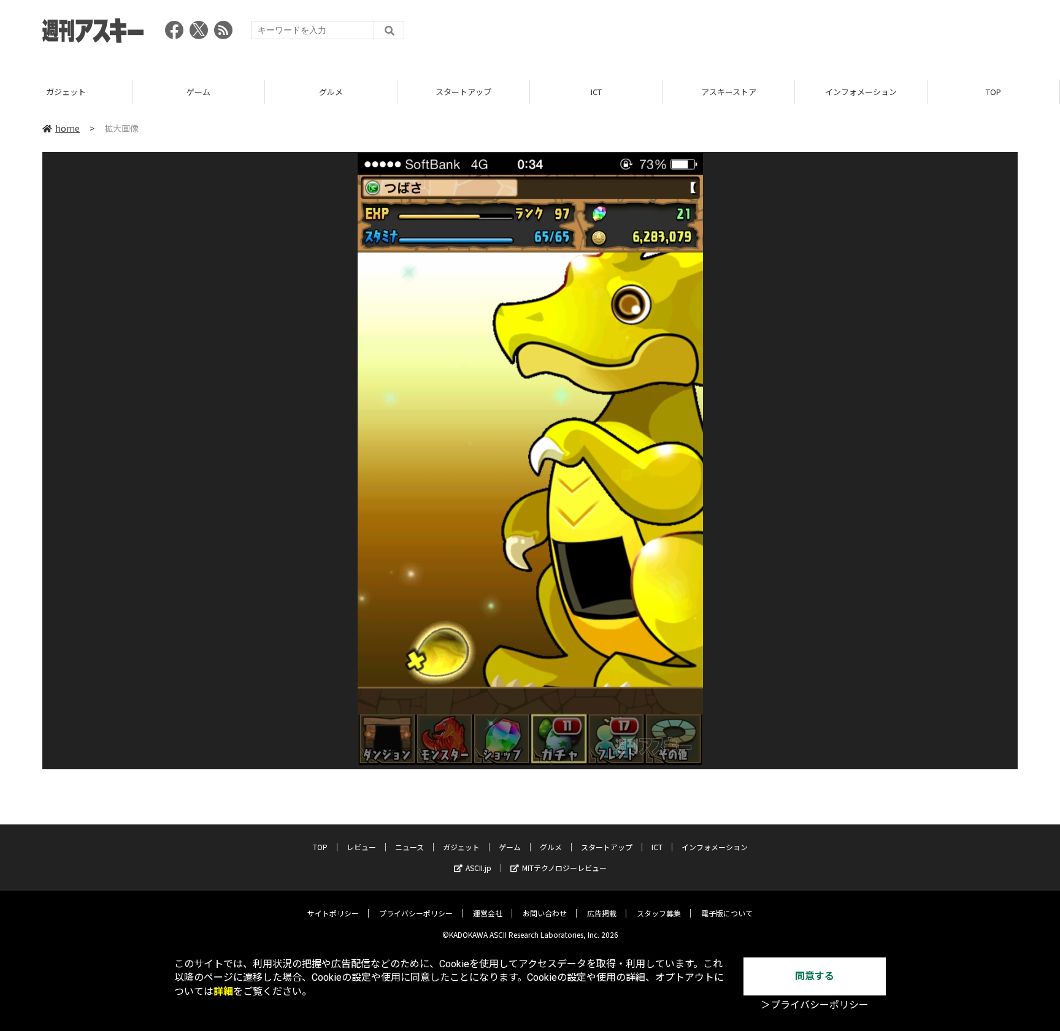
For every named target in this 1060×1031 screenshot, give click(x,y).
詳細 (223, 991)
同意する (814, 976)
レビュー (361, 847)
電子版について (727, 913)
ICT (596, 91)
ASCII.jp (478, 867)
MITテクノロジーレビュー (564, 867)
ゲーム (198, 91)
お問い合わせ (545, 913)
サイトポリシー (333, 913)
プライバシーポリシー (416, 913)
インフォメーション (861, 91)
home (67, 128)
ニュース (409, 847)
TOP (993, 91)
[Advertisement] (794, 33)
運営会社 (487, 913)
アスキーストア (728, 91)
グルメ (331, 91)
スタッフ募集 (659, 913)
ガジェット (66, 91)
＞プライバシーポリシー (815, 1005)
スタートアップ (463, 91)
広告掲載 (601, 913)
